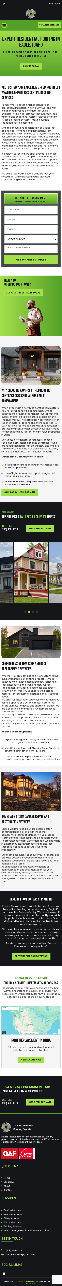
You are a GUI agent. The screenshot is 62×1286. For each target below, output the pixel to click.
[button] (4, 25)
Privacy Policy (31, 1283)
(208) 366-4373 (9, 529)
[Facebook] (3, 3)
